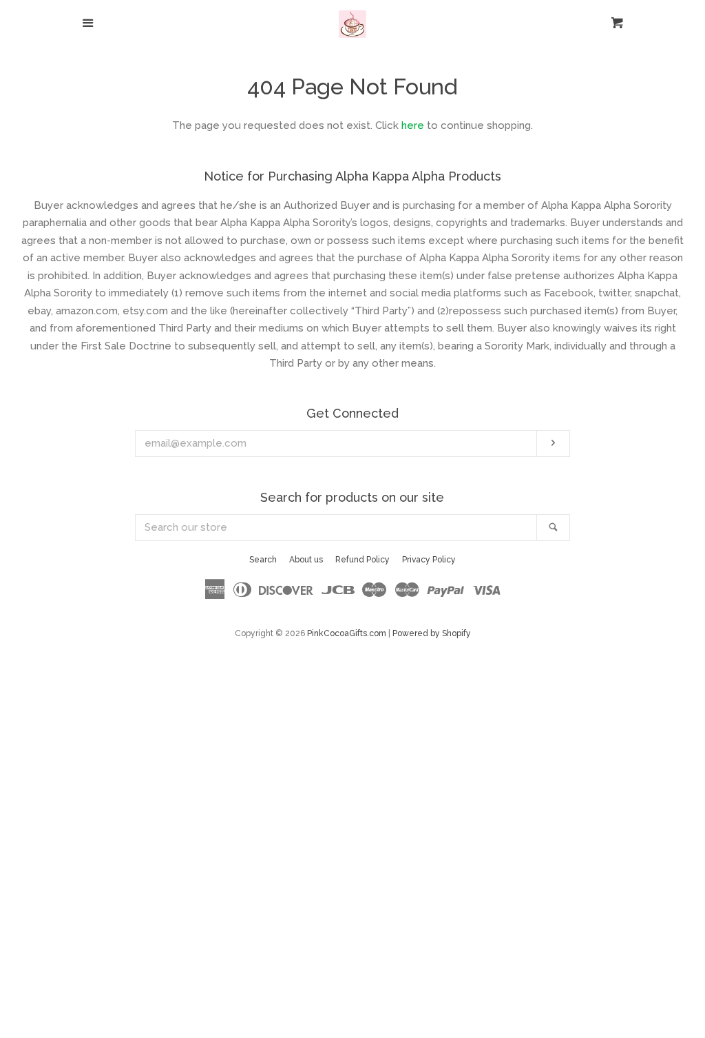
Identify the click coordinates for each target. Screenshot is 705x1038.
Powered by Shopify (431, 633)
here (412, 125)
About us (306, 559)
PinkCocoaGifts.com (346, 633)
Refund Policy (362, 559)
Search (263, 559)
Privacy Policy (429, 559)
